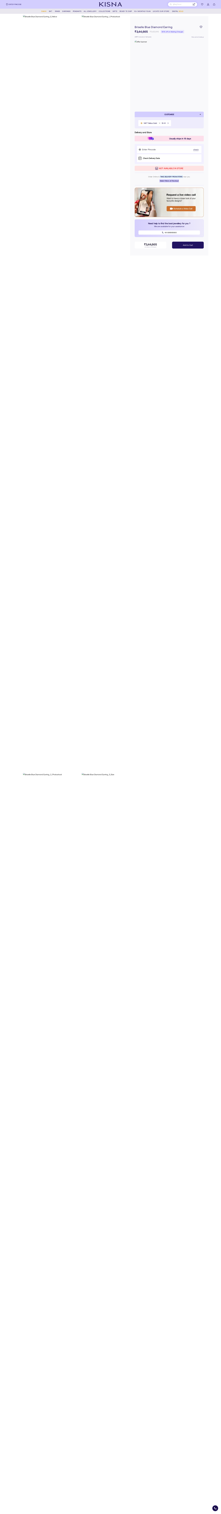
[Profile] (208, 4)
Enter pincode (15, 4)
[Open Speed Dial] (215, 1508)
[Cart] (214, 4)
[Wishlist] (202, 4)
